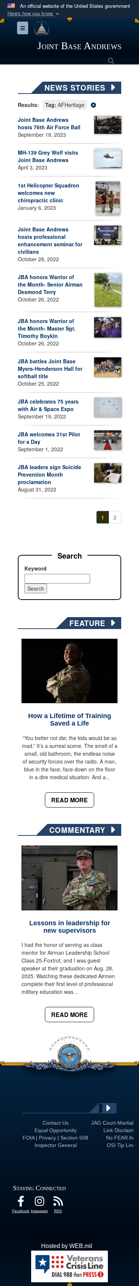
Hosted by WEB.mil (66, 1246)
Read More (69, 800)
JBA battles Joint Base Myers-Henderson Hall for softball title (50, 368)
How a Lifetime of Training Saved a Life (69, 719)
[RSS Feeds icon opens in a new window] (58, 1203)
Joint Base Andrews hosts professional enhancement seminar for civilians (50, 240)
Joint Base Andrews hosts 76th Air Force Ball (49, 123)
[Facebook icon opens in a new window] (20, 1203)
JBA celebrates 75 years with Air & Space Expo (48, 405)
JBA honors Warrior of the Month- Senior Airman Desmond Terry (50, 284)
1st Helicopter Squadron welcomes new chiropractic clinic (48, 192)
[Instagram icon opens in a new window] (39, 1203)
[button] (34, 14)
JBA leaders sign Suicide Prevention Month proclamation (49, 474)
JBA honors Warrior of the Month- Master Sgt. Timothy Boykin (47, 328)
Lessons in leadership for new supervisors (69, 926)
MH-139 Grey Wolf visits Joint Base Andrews (48, 156)
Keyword (35, 568)
